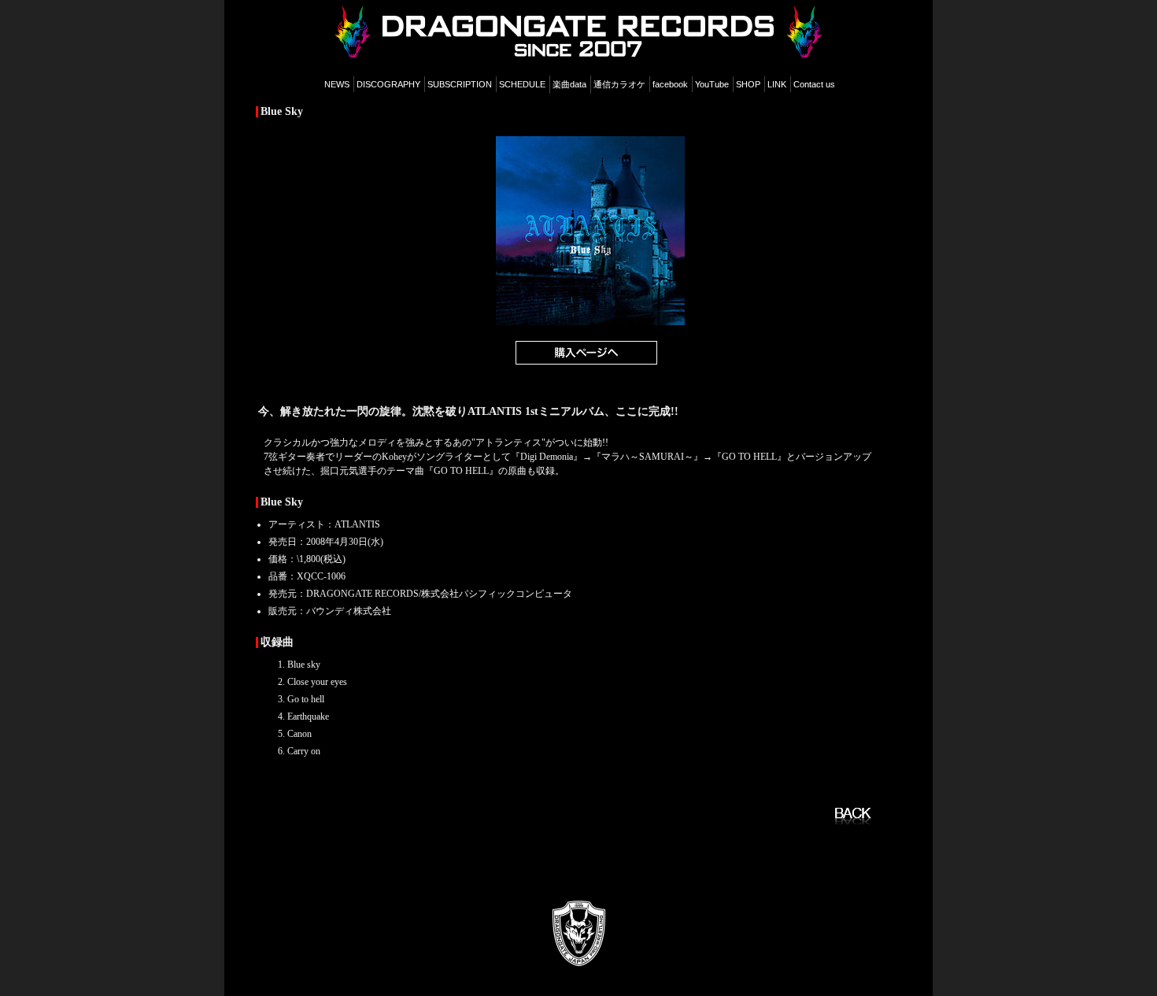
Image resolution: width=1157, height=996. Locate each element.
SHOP (748, 84)
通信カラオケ (619, 84)
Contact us (814, 84)
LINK (776, 84)
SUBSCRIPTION (459, 84)
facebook (670, 84)
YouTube (712, 84)
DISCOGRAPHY (388, 84)
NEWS (336, 84)
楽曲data (569, 84)
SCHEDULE (522, 84)
